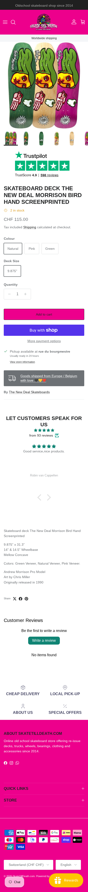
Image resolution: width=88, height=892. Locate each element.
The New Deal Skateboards (29, 392)
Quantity (11, 284)
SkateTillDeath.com (24, 876)
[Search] (15, 22)
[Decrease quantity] (8, 294)
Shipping (29, 227)
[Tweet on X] (14, 598)
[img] (44, 430)
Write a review (44, 640)
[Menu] (5, 22)
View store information (22, 362)
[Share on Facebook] (20, 598)
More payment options (44, 341)
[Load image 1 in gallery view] (44, 85)
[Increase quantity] (27, 294)
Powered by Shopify (47, 876)
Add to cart (44, 314)
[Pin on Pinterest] (26, 598)
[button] (40, 497)
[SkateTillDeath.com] (44, 22)
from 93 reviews (41, 435)
